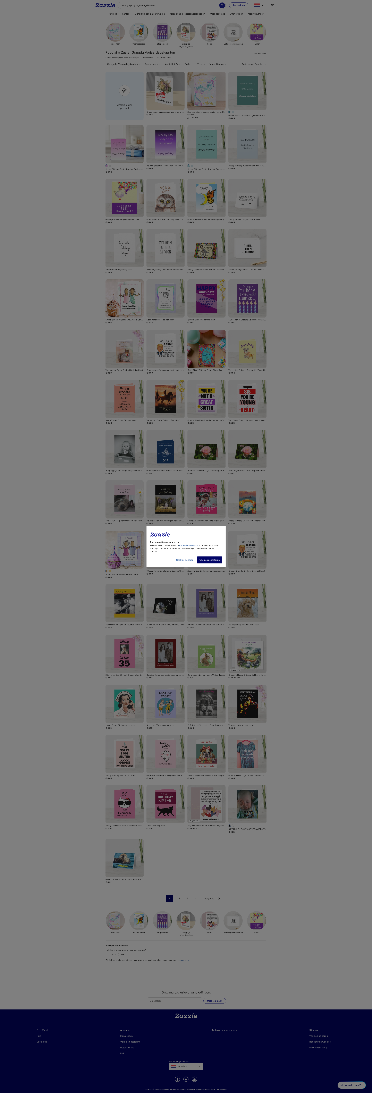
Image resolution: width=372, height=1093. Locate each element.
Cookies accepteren (209, 560)
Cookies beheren (185, 560)
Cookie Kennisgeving (188, 545)
